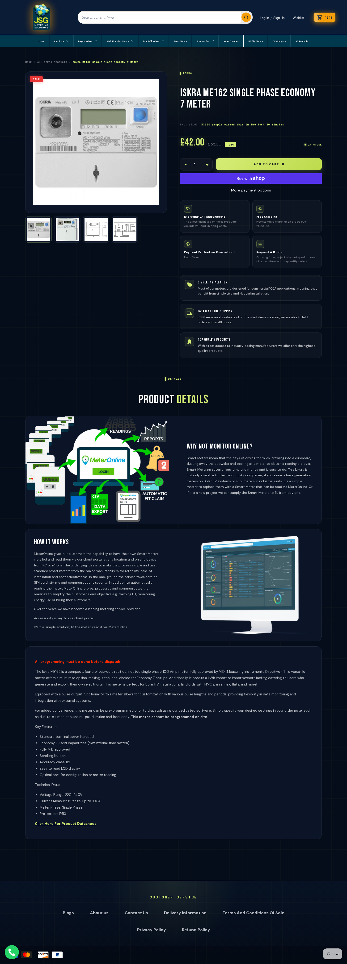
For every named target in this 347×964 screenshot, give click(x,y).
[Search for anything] (165, 17)
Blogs (68, 913)
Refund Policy (196, 930)
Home (28, 62)
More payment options (251, 190)
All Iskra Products (52, 62)
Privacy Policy (151, 930)
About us (99, 913)
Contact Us (136, 913)
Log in (264, 18)
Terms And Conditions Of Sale (253, 913)
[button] (324, 17)
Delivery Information (185, 913)
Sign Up (279, 18)
